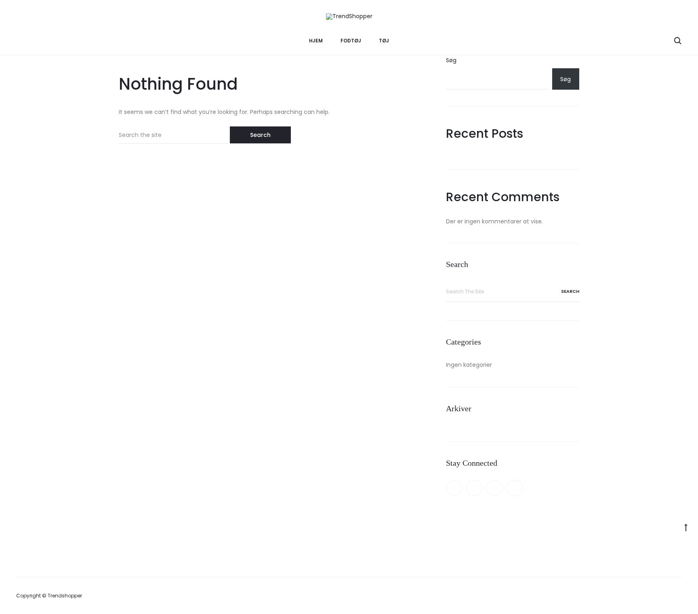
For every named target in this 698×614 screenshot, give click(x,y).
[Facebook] (454, 488)
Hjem (316, 40)
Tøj (384, 40)
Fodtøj (351, 40)
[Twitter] (474, 488)
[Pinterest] (494, 488)
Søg (451, 60)
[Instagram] (515, 488)
